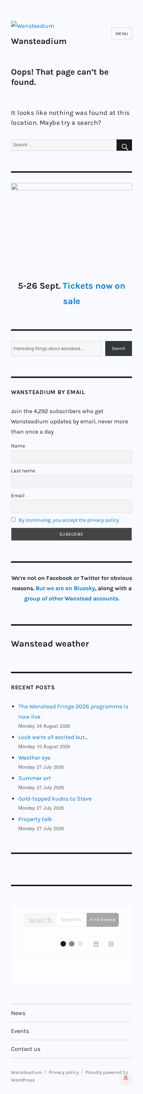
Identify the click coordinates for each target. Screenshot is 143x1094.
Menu (121, 33)
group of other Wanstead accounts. (71, 598)
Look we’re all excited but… (53, 737)
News (18, 1012)
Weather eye (34, 757)
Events (20, 1030)
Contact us (25, 1048)
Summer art (34, 778)
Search (118, 348)
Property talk (35, 819)
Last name (23, 471)
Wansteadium (39, 41)
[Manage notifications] (126, 1078)
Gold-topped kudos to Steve (55, 798)
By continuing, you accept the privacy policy (69, 520)
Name (18, 446)
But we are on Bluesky (65, 588)
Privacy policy (64, 1072)
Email (18, 495)
